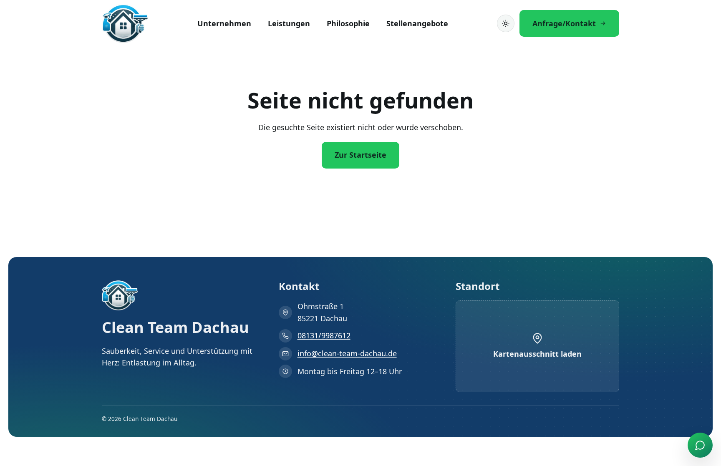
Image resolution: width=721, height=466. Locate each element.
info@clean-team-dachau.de (347, 353)
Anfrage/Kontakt (564, 23)
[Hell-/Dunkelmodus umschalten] (505, 23)
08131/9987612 (323, 335)
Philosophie (348, 23)
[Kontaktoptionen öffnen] (700, 445)
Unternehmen (224, 23)
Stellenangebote (417, 23)
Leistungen (289, 23)
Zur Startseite (360, 155)
